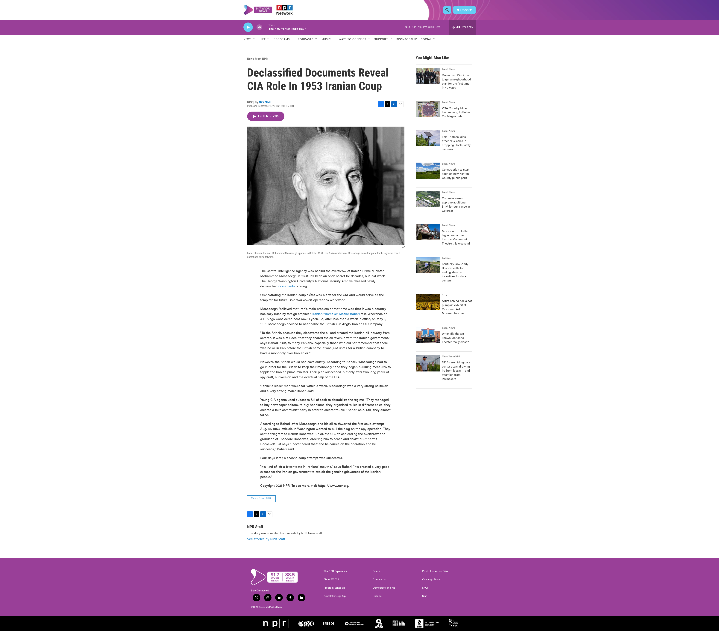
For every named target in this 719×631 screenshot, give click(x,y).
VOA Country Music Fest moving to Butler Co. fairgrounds (456, 112)
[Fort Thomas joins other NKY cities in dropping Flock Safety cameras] (428, 138)
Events (376, 571)
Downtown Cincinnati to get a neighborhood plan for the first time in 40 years (456, 81)
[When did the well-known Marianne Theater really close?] (428, 335)
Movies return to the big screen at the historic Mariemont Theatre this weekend (456, 237)
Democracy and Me (384, 587)
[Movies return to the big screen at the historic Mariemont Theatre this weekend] (428, 232)
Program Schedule (334, 587)
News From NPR (257, 59)
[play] (248, 27)
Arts (444, 295)
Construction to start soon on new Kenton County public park (455, 173)
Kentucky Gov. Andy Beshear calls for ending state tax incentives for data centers (455, 272)
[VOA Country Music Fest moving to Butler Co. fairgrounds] (428, 109)
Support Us (383, 39)
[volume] (259, 27)
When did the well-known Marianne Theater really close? (455, 337)
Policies (377, 595)
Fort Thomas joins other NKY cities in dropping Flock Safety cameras (456, 142)
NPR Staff (265, 102)
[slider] (265, 27)
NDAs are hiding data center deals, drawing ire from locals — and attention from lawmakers (456, 370)
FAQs (425, 587)
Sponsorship (406, 39)
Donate (466, 10)
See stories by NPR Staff (266, 539)
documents (286, 286)
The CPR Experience (335, 571)
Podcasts (305, 39)
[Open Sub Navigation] (254, 39)
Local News (448, 69)
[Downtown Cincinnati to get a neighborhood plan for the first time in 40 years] (428, 76)
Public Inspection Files (435, 571)
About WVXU (331, 579)
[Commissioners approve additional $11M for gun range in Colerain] (428, 199)
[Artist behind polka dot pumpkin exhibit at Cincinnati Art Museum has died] (428, 302)
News (247, 39)
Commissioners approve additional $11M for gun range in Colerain (456, 204)
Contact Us (379, 579)
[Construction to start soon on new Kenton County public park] (428, 171)
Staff (424, 595)
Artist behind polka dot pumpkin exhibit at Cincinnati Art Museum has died (457, 307)
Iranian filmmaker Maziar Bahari (336, 313)
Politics (446, 258)
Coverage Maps (431, 579)
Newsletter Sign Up (335, 595)
